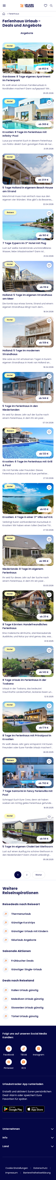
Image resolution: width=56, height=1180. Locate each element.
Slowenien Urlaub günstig (27, 1007)
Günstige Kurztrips (23, 922)
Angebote (27, 33)
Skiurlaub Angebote (23, 940)
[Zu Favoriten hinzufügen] (49, 46)
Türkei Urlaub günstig (24, 1016)
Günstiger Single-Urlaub (26, 969)
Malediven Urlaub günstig (27, 999)
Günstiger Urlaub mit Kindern (29, 931)
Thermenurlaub (21, 914)
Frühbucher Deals (22, 961)
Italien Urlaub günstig (24, 990)
